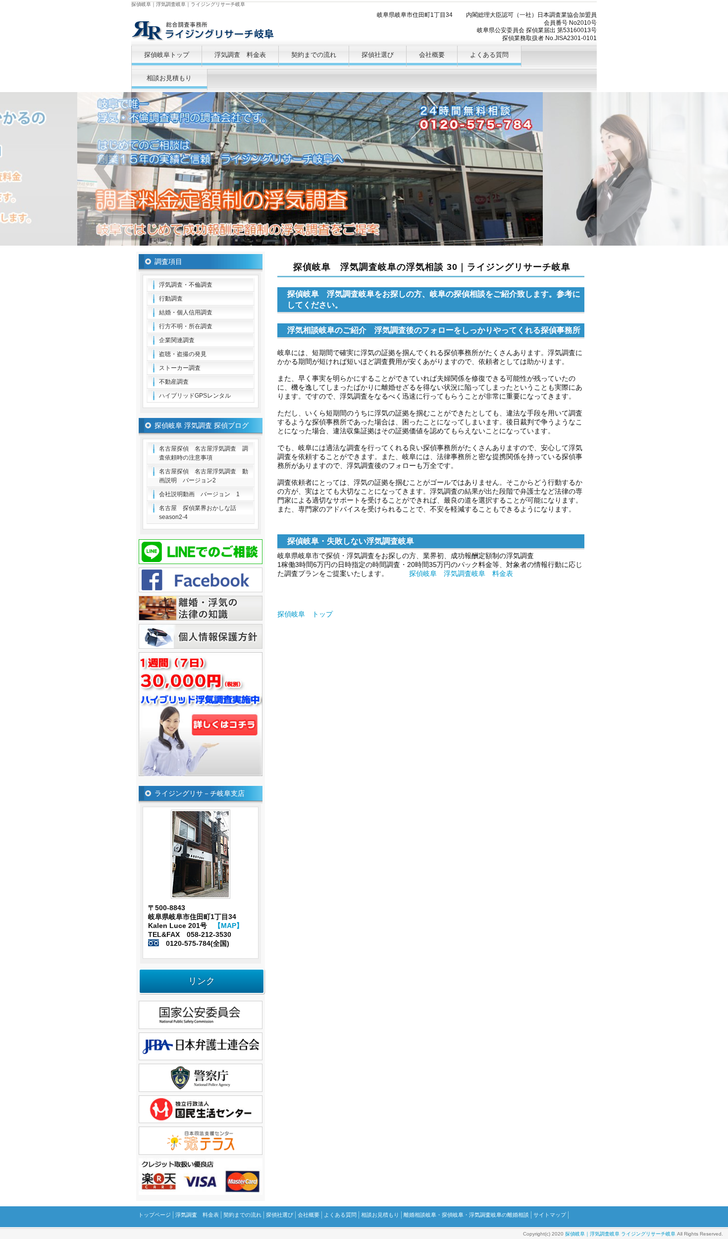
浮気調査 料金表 (240, 54)
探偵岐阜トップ (166, 54)
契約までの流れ (313, 54)
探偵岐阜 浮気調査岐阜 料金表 (461, 573)
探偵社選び (378, 54)
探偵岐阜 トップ (305, 614)
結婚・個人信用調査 (185, 312)
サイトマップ (549, 1215)
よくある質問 (489, 54)
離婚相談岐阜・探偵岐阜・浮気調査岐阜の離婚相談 (466, 1215)
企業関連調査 (177, 340)
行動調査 (171, 298)
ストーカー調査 (180, 367)
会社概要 (432, 54)
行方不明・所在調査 (185, 326)
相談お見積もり (169, 78)
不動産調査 (174, 381)
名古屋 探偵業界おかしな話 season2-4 (200, 512)
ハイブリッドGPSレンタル (195, 395)
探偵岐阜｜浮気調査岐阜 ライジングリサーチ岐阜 (620, 1234)
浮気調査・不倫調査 (185, 284)
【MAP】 (228, 925)
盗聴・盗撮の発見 (183, 354)
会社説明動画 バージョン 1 (199, 494)
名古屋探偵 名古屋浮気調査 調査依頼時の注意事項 (203, 453)
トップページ (154, 1215)
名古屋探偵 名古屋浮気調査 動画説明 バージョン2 (203, 476)
